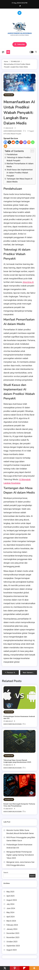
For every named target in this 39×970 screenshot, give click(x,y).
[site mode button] (32, 52)
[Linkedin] (17, 142)
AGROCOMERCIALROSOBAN (13, 131)
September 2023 (13, 946)
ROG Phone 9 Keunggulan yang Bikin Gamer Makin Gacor (20, 839)
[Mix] (29, 142)
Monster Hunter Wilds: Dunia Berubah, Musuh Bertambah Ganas (20, 831)
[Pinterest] (21, 142)
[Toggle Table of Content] (31, 151)
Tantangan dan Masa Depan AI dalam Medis (19, 180)
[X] (9, 142)
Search (6, 872)
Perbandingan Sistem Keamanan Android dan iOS (19, 717)
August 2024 (11, 900)
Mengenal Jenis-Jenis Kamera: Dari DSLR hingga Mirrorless (20, 863)
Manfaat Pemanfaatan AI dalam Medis (20, 165)
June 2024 (10, 908)
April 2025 (10, 896)
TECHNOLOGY (8, 95)
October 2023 (11, 942)
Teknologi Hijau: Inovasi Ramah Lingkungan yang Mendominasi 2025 (17, 761)
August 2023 (11, 950)
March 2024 (11, 921)
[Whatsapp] (32, 142)
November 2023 (12, 937)
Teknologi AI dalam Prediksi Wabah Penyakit (19, 159)
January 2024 (11, 929)
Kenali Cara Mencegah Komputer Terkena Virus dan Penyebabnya (19, 805)
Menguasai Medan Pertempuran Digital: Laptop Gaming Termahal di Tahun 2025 (20, 855)
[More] (5, 146)
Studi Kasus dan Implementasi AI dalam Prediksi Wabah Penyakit (20, 172)
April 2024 (10, 917)
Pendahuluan (12, 154)
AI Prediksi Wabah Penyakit (12, 134)
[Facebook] (5, 142)
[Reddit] (13, 142)
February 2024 (12, 925)
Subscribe (21, 44)
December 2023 (12, 933)
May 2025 (10, 892)
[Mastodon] (25, 142)
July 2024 (10, 904)
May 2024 (10, 912)
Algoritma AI (28, 282)
